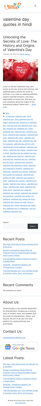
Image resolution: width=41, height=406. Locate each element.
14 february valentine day (16, 116)
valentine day (20, 132)
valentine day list (20, 159)
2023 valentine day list (24, 119)
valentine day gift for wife (24, 144)
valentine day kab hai (14, 156)
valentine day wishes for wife (14, 202)
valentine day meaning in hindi (15, 165)
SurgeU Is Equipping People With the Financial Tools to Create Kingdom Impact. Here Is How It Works (20, 252)
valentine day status (18, 184)
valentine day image (17, 150)
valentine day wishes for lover (23, 199)
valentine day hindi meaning (14, 147)
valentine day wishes (11, 193)
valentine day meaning (23, 162)
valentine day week (16, 187)
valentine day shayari (16, 181)
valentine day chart (15, 138)
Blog (7, 113)
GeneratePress (20, 403)
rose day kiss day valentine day (19, 126)
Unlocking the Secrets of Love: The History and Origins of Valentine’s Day (20, 43)
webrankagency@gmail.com (14, 338)
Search (6, 222)
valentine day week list (22, 190)
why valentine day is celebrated (15, 209)
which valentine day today (25, 205)
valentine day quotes (19, 172)
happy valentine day (11, 123)
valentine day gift (14, 141)
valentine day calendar (17, 135)
